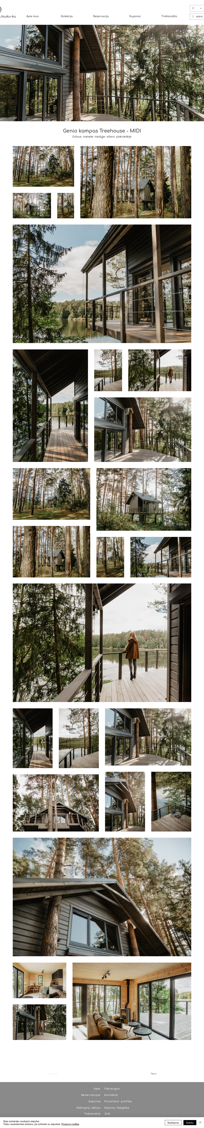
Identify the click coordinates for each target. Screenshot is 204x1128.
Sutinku (190, 1122)
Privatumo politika (70, 1124)
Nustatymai (173, 1122)
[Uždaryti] (200, 1122)
